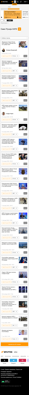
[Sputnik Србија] (5, 2)
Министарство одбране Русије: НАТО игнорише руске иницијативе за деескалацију (9, 170)
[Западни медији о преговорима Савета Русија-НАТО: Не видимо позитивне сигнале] (23, 93)
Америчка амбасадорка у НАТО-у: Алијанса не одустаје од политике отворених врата (10, 200)
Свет (13, 325)
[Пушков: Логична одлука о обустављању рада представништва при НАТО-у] (23, 289)
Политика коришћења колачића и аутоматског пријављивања (9, 374)
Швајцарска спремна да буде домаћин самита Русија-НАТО (9, 243)
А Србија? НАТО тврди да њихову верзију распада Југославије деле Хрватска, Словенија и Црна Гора (9, 141)
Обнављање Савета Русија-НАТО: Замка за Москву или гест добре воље (9, 43)
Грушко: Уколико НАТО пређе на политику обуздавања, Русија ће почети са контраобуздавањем (9, 156)
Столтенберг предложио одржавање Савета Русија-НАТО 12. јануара (10, 259)
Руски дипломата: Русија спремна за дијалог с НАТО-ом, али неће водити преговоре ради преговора (10, 230)
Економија (15, 356)
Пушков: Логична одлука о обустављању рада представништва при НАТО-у (9, 288)
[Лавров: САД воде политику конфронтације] (23, 275)
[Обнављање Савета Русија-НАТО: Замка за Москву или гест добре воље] (23, 44)
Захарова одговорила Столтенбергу (7, 331)
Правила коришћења (10, 369)
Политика (8, 356)
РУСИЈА (14, 56)
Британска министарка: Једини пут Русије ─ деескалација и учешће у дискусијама (9, 126)
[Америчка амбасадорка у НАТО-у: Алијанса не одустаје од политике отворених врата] (23, 201)
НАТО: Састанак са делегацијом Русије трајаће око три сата (10, 214)
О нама (2, 369)
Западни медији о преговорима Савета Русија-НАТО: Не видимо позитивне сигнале (10, 92)
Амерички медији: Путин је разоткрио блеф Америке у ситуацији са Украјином (9, 77)
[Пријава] (17, 1)
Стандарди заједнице (6, 371)
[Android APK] (5, 381)
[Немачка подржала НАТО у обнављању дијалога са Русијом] (23, 318)
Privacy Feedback (17, 377)
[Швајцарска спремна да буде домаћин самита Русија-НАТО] (23, 245)
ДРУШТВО (23, 356)
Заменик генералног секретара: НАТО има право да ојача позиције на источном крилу (9, 63)
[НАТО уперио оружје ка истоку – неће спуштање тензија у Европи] (23, 108)
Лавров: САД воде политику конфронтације (9, 273)
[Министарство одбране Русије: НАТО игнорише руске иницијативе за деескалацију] (23, 171)
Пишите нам (19, 369)
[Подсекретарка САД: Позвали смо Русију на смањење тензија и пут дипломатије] (23, 186)
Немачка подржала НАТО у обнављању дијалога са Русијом (10, 317)
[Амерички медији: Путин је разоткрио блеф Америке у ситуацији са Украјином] (23, 78)
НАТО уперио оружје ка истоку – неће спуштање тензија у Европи (9, 107)
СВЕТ (14, 70)
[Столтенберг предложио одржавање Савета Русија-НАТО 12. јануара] (23, 260)
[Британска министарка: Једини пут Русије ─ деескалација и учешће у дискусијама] (23, 127)
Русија (14, 339)
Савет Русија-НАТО (9, 29)
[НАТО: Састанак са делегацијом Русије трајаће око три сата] (23, 216)
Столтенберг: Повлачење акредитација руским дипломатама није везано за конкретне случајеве (9, 303)
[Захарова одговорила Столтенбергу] (23, 332)
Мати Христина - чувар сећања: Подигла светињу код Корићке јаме (12, 15)
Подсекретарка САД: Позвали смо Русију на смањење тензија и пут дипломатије (10, 185)
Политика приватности (6, 377)
